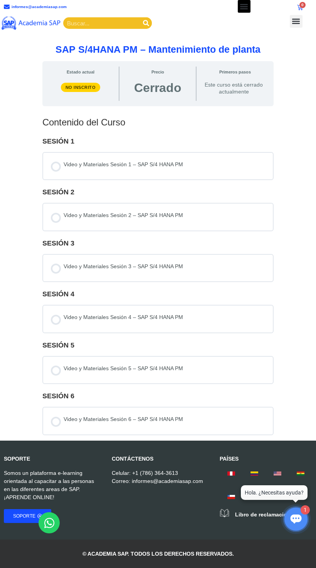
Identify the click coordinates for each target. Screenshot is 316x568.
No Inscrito (81, 87)
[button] (244, 6)
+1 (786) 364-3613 (155, 473)
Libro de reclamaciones (266, 514)
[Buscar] (146, 23)
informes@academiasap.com (167, 481)
